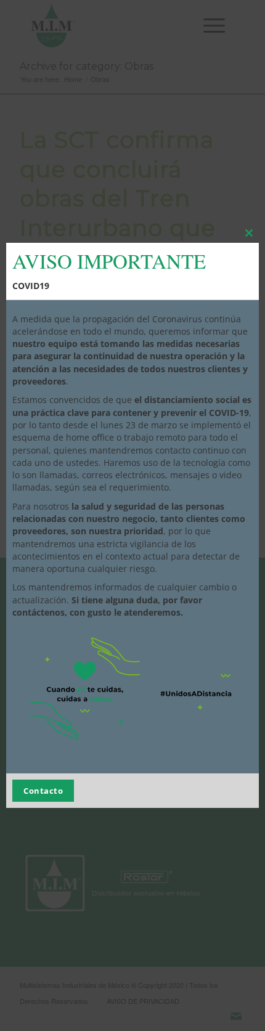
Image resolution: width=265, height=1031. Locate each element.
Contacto (43, 790)
